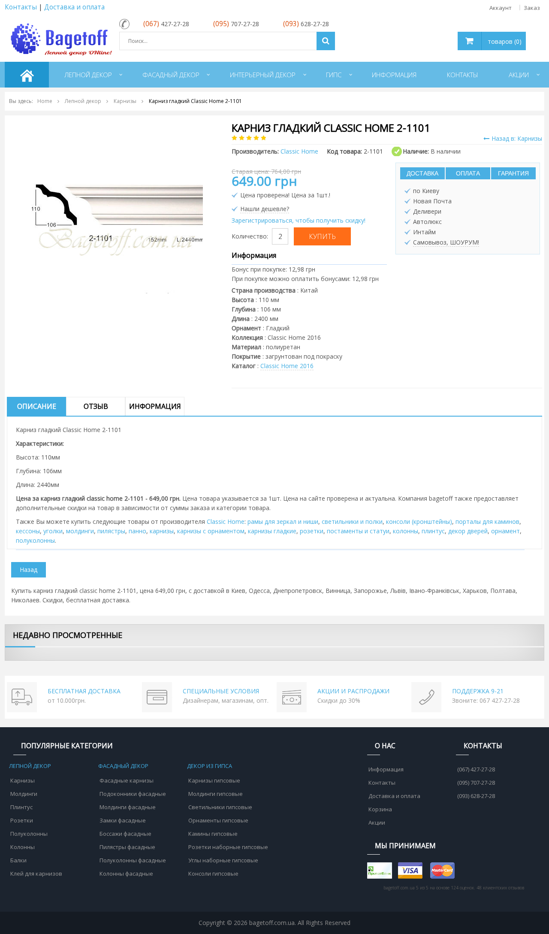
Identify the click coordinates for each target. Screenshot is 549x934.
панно (137, 531)
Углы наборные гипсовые (223, 860)
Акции (376, 822)
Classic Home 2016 (287, 366)
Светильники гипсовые (220, 807)
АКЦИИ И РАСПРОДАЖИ (353, 691)
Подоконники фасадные (133, 794)
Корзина (380, 809)
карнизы (162, 531)
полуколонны (35, 540)
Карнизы (22, 780)
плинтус (433, 531)
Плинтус (21, 807)
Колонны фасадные (126, 873)
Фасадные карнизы (127, 780)
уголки (53, 531)
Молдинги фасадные (128, 807)
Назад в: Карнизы (517, 138)
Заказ (532, 8)
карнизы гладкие (272, 531)
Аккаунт (500, 8)
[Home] (27, 74)
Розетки (21, 820)
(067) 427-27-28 (476, 769)
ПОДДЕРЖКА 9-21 (478, 691)
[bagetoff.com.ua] (60, 38)
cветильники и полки (352, 521)
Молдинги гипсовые (215, 794)
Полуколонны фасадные (133, 860)
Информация (155, 406)
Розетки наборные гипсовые (228, 847)
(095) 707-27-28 (476, 782)
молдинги (80, 531)
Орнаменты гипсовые (218, 820)
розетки (311, 531)
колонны (405, 531)
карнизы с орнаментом (210, 531)
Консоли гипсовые (213, 873)
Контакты (21, 7)
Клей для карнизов (36, 873)
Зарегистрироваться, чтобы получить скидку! (298, 220)
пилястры (111, 531)
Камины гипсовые (213, 833)
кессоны (28, 531)
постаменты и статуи (358, 531)
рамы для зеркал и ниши (282, 521)
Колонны (22, 847)
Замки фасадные (123, 820)
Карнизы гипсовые (214, 780)
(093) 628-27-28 (476, 796)
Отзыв (96, 406)
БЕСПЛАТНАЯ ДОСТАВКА (84, 691)
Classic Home (225, 521)
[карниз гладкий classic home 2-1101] (117, 207)
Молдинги (23, 794)
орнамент (505, 531)
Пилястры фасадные (127, 847)
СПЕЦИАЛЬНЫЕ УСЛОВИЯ (221, 691)
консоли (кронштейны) (419, 521)
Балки (18, 860)
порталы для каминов (487, 521)
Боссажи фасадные (125, 833)
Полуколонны (29, 833)
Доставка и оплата (74, 7)
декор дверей (468, 531)
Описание (36, 406)
